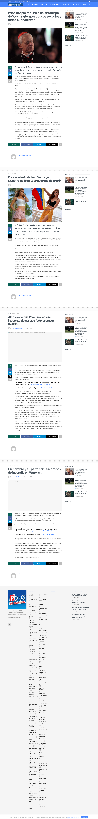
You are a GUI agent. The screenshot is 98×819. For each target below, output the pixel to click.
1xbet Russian (32, 670)
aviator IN (31, 709)
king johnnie (42, 613)
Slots (40, 756)
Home (9, 9)
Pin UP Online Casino (42, 706)
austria (31, 692)
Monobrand (42, 633)
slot (40, 754)
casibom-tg (32, 743)
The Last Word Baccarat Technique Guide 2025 (79, 601)
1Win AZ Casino (33, 607)
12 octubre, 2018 (28, 24)
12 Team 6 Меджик (31, 594)
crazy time (32, 783)
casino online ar (33, 758)
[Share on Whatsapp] (10, 67)
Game (30, 808)
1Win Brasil (32, 610)
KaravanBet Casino (42, 603)
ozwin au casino (41, 688)
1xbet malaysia (33, 656)
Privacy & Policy (24, 1)
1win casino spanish (32, 615)
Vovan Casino (43, 794)
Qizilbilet (41, 734)
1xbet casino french (32, 644)
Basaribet (31, 723)
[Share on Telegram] (10, 74)
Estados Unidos (54, 4)
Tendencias (42, 774)
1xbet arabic (32, 638)
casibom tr (32, 741)
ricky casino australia (42, 747)
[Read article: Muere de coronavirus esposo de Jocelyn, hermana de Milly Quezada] (69, 15)
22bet (30, 677)
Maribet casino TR (43, 620)
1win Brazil (31, 612)
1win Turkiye (32, 630)
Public (40, 727)
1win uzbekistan (33, 632)
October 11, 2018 (46, 388)
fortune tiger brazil (32, 800)
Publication (42, 732)
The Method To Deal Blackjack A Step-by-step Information (80, 608)
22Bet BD (31, 680)
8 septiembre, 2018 (79, 40)
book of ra (32, 735)
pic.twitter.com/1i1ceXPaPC (42, 531)
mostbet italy (42, 645)
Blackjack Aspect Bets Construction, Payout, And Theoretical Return (79, 616)
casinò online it (33, 762)
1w (29, 604)
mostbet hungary (41, 640)
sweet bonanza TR (43, 770)
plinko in (41, 717)
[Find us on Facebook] (9, 624)
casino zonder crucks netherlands (33, 773)
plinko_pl (41, 721)
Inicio (27, 4)
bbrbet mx (32, 730)
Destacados (32, 790)
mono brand (42, 630)
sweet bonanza (43, 765)
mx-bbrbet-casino (42, 673)
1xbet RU (31, 665)
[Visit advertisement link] (35, 149)
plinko (40, 715)
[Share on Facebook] (10, 70)
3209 (30, 684)
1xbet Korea (32, 651)
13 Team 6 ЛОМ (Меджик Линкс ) (33, 600)
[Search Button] (89, 4)
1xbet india (32, 649)
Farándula (14, 173)
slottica (41, 761)
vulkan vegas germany (42, 798)
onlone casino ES (43, 683)
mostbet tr (42, 657)
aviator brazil (32, 697)
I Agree (85, 817)
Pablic (41, 693)
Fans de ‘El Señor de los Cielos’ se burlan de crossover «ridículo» (81, 37)
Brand (30, 739)
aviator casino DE (33, 699)
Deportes (31, 788)
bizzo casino (32, 732)
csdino (31, 785)
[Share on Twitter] (10, 77)
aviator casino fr (33, 705)
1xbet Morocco (33, 659)
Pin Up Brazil (42, 703)
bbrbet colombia (31, 725)
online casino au (43, 678)
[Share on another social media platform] (10, 81)
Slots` (40, 759)
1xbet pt (31, 663)
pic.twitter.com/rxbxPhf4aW (40, 384)
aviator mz (32, 714)
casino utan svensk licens (32, 766)
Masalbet (41, 624)
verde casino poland (42, 784)
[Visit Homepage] (15, 4)
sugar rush (42, 763)
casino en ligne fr (33, 748)
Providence (35, 4)
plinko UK (41, 719)
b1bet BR (31, 718)
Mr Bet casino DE (43, 660)
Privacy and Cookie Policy (73, 817)
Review (41, 738)
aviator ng (32, 716)
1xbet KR (31, 653)
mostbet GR (42, 637)
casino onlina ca (33, 754)
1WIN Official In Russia (33, 625)
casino (31, 746)
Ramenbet (42, 736)
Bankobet (31, 720)
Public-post (42, 730)
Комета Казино (43, 803)
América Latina (75, 4)
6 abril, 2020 (78, 19)
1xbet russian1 (33, 674)
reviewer (41, 741)
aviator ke (32, 712)
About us (10, 1)
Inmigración (65, 4)
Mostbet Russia (43, 654)
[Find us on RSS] (89, 1)
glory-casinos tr (43, 594)
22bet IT (31, 682)
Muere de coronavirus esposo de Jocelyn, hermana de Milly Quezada (81, 15)
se (40, 752)
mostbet (41, 635)
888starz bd (32, 686)
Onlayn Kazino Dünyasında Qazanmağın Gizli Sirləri (80, 594)
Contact (30, 1)
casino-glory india (32, 778)
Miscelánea (42, 627)
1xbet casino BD (33, 640)
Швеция (41, 806)
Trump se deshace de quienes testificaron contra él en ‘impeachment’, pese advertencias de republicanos (81, 26)
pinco (40, 713)
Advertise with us (16, 1)
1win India (31, 622)
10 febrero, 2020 (79, 32)
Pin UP (40, 701)
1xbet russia (32, 668)
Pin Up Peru (42, 710)
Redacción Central (17, 24)
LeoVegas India (43, 616)
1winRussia (32, 636)
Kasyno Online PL (43, 609)
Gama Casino (32, 805)
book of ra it (32, 737)
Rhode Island (44, 4)
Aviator (31, 694)
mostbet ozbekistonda (43, 649)
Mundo (84, 4)
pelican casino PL (43, 696)
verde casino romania (42, 789)
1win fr (30, 620)
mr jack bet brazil (42, 665)
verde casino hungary (42, 779)
